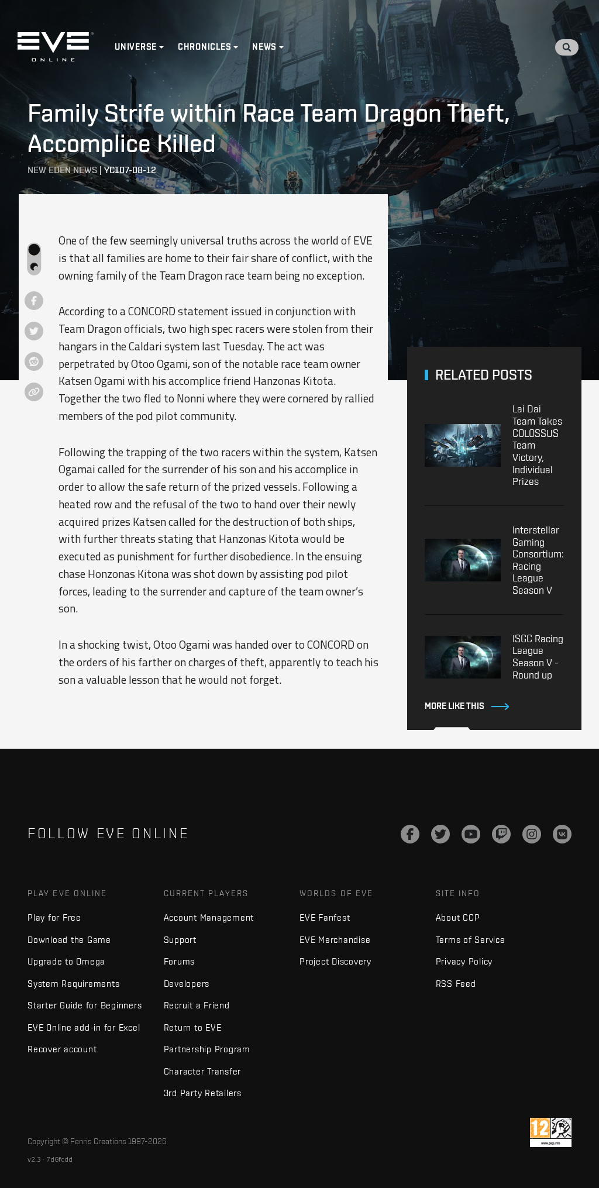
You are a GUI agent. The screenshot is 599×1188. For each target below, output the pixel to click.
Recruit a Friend (197, 1005)
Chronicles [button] (205, 47)
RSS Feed (456, 984)
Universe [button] (136, 47)
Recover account (62, 1049)
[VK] (562, 834)
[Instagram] (531, 834)
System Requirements (73, 984)
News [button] (264, 47)
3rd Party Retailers (203, 1093)
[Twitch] (501, 834)
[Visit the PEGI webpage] (551, 1132)
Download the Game (69, 940)
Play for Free (54, 917)
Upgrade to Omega (66, 961)
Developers (187, 984)
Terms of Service (470, 940)
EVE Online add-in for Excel (83, 1027)
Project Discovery (335, 961)
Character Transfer (203, 1071)
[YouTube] (471, 834)
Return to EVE (193, 1027)
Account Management (209, 917)
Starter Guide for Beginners (84, 1005)
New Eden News (62, 169)
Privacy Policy (464, 961)
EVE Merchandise (335, 940)
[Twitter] (440, 834)
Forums (179, 961)
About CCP (458, 917)
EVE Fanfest (325, 917)
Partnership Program (207, 1049)
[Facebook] (410, 834)
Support (180, 940)
